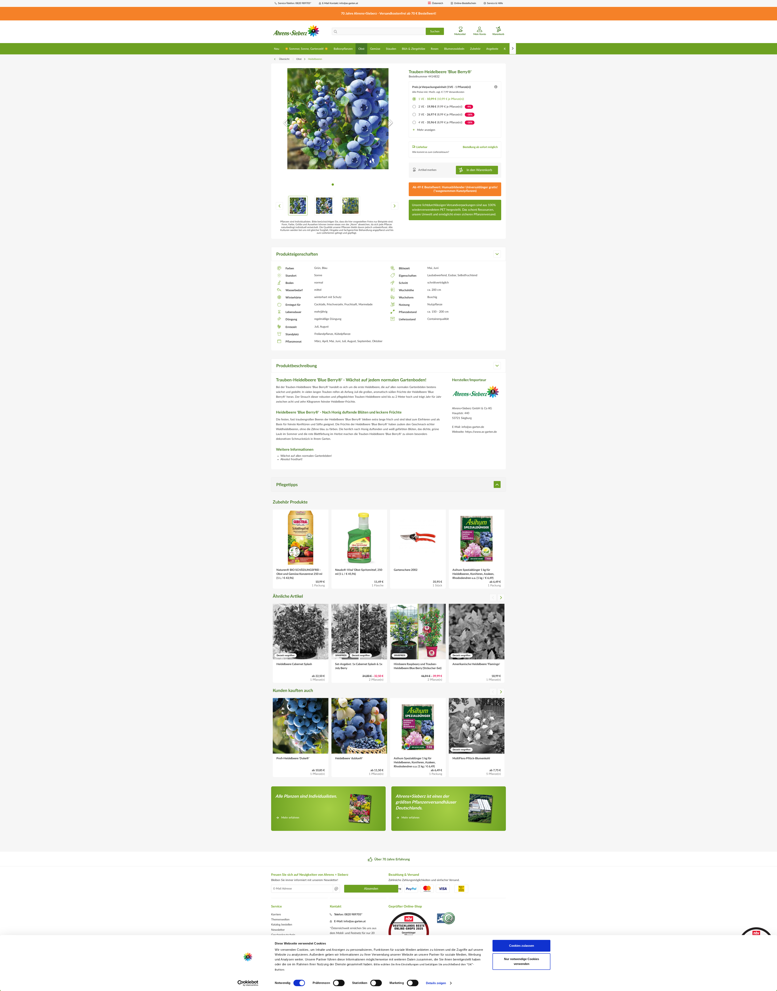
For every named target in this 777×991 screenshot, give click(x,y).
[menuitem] (295, 3)
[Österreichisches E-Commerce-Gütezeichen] (446, 918)
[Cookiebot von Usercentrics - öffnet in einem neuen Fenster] (248, 983)
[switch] (339, 983)
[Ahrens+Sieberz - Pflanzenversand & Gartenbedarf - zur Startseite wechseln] (296, 32)
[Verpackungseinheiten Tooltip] (496, 87)
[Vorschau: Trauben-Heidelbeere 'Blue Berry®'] (298, 205)
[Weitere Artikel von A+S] (476, 395)
